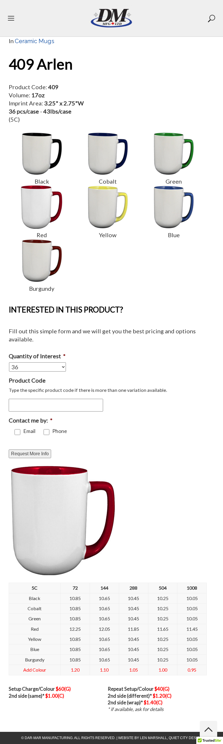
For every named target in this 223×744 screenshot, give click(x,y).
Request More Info (30, 453)
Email (29, 431)
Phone (59, 431)
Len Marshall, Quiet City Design (171, 738)
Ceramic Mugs (34, 41)
